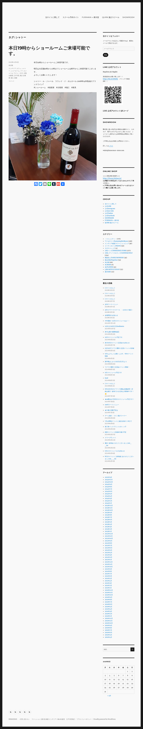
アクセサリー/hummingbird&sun (116, 241)
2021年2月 (108, 585)
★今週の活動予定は (111, 410)
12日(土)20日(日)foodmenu (114, 326)
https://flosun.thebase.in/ (112, 178)
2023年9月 (108, 513)
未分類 (11, 65)
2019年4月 (108, 637)
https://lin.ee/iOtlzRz (110, 79)
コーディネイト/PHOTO (113, 246)
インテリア (12, 68)
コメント (11, 81)
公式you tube (109, 211)
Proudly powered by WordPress (105, 719)
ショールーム (15, 71)
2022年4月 (108, 552)
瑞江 (12, 78)
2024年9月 (108, 484)
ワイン (16, 73)
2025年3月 (108, 477)
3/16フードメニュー (111, 304)
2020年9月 (108, 597)
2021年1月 (108, 588)
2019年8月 (108, 628)
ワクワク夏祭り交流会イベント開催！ (117, 367)
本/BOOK (108, 265)
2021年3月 (108, 583)
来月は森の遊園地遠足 (112, 332)
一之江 (21, 73)
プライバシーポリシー (84, 719)
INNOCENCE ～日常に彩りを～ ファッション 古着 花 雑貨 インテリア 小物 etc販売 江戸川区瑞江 (42, 719)
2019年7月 (108, 630)
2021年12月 (109, 562)
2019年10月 (109, 623)
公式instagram (110, 209)
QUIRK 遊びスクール (110, 17)
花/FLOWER (109, 267)
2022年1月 (108, 560)
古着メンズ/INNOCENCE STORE (115, 251)
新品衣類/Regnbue (111, 260)
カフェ (19, 68)
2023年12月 (109, 505)
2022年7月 (108, 545)
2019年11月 (109, 621)
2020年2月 (108, 614)
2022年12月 (109, 534)
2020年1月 (108, 616)
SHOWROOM (128, 17)
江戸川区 (16, 75)
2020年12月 (109, 590)
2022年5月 (108, 550)
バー (21, 71)
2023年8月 (108, 515)
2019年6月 (108, 632)
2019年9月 (108, 625)
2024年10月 (109, 482)
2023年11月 (109, 508)
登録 (105, 55)
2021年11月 (108, 564)
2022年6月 (108, 548)
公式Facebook (110, 216)
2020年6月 (108, 604)
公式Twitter (109, 213)
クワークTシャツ (110, 438)
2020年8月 (108, 600)
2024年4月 (108, 496)
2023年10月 (109, 510)
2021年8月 (108, 571)
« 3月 (109, 696)
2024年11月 (109, 480)
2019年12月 (109, 618)
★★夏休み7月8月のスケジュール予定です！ (119, 399)
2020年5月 (108, 607)
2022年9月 (108, 541)
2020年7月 (108, 602)
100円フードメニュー (112, 405)
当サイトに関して (52, 17)
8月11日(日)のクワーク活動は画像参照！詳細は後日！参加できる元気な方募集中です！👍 (119, 391)
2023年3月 (108, 527)
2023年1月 (108, 531)
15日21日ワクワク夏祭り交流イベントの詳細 (119, 348)
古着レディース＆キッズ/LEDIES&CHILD (118, 253)
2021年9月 (108, 569)
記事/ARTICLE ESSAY (112, 269)
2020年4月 (108, 609)
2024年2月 (108, 501)
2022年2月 (108, 557)
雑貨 (15, 78)
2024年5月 (108, 494)
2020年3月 (108, 611)
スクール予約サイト (71, 17)
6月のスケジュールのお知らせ (115, 451)
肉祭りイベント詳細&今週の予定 (115, 432)
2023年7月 (108, 517)
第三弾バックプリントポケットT (115, 427)
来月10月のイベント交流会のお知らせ (117, 343)
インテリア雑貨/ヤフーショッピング (117, 243)
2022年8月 (108, 543)
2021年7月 (108, 574)
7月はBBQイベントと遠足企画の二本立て (118, 421)
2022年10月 (109, 538)
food (106, 378)
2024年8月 (108, 487)
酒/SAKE (108, 272)
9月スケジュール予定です (113, 373)
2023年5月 (108, 522)
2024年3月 (108, 498)
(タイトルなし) (110, 288)
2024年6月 (108, 491)
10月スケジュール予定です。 (114, 337)
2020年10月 (109, 595)
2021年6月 (108, 576)
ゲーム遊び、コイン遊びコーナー (116, 416)
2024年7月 (108, 489)
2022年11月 (109, 536)
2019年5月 (108, 635)
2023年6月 (108, 520)
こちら (111, 146)
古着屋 (11, 75)
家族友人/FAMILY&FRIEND (114, 258)
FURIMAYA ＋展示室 (90, 17)
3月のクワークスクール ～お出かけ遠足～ (119, 310)
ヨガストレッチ (110, 248)
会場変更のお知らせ (111, 315)
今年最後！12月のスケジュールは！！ (117, 321)
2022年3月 (108, 555)
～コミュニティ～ (110, 239)
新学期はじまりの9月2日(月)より (116, 362)
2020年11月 (109, 592)
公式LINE (108, 206)
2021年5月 (108, 578)
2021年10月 (109, 567)
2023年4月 (108, 524)
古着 (25, 73)
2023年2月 (108, 529)
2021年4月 (108, 581)
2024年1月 (108, 503)
